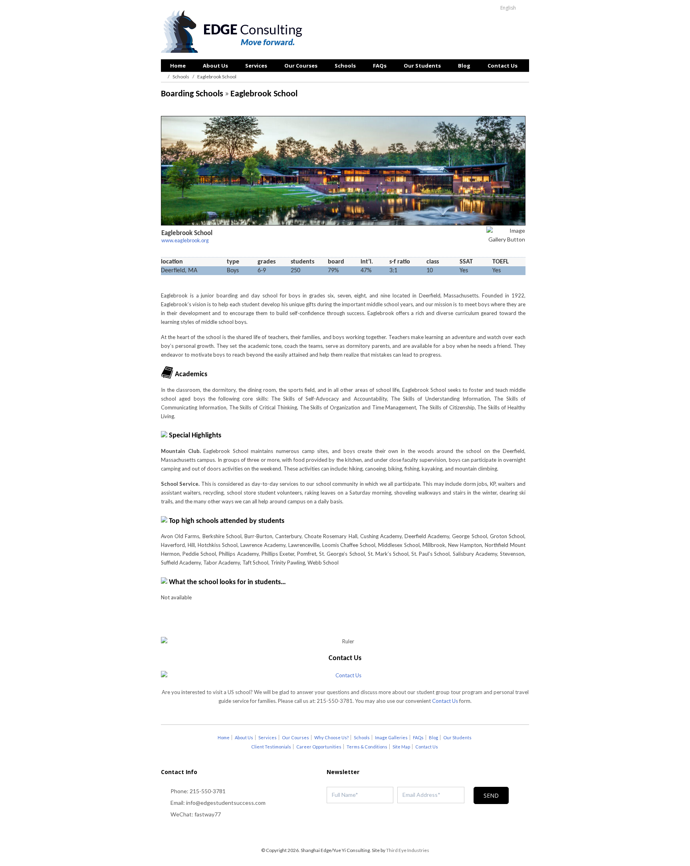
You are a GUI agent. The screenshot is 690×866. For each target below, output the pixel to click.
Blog (464, 65)
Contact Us (503, 65)
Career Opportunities (318, 746)
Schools (345, 65)
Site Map (401, 746)
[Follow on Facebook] (345, 832)
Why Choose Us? (331, 737)
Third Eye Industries (407, 850)
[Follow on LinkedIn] (361, 832)
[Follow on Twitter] (329, 832)
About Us (215, 65)
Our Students (422, 65)
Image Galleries (391, 737)
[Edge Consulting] (234, 32)
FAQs (380, 65)
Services (256, 65)
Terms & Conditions (367, 746)
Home (178, 65)
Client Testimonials (271, 746)
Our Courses (300, 65)
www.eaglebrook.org (185, 241)
